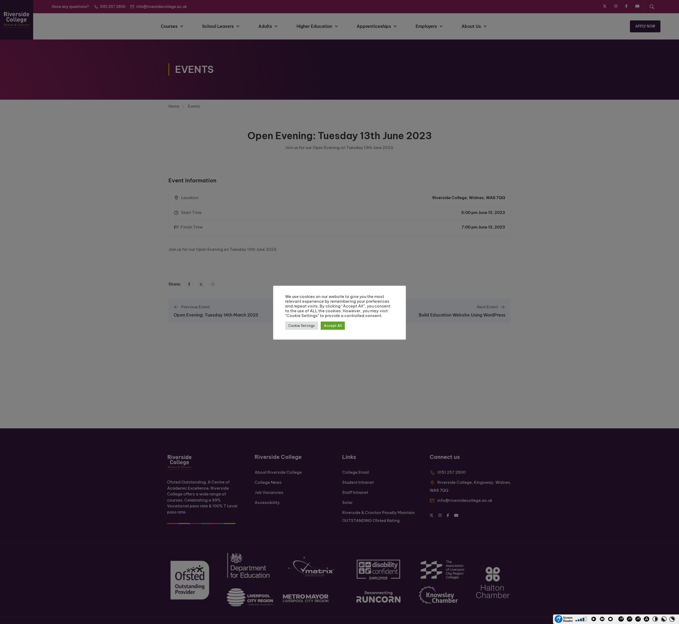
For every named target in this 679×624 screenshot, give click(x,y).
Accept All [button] (333, 325)
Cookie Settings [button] (301, 325)
